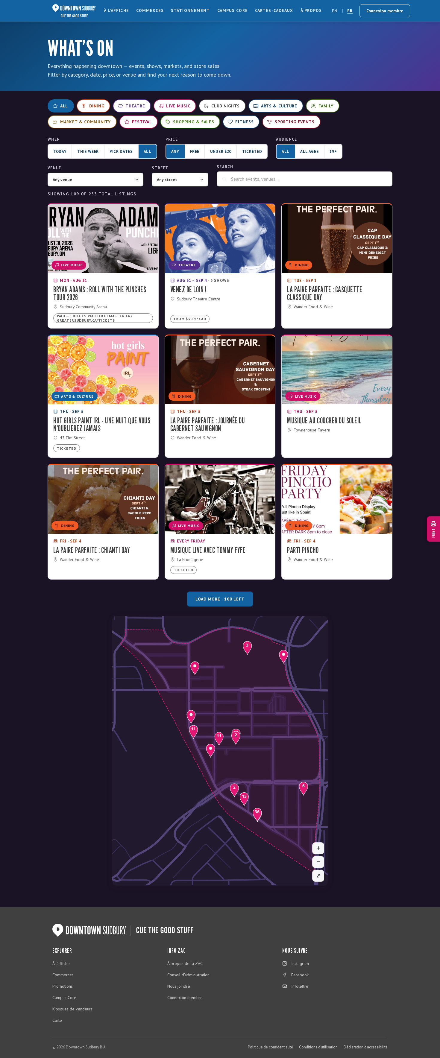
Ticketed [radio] (252, 151)
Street (160, 168)
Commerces (150, 10)
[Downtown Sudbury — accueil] (74, 10)
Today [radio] (59, 151)
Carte (57, 1020)
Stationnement (190, 10)
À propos (311, 10)
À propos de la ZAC (185, 963)
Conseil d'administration (188, 975)
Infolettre (299, 986)
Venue (54, 168)
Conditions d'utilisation (318, 1047)
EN (335, 10)
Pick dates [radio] (121, 151)
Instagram (300, 963)
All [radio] (147, 151)
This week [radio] (88, 151)
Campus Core (232, 10)
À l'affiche (116, 10)
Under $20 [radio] (220, 151)
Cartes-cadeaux (274, 10)
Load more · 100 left (220, 599)
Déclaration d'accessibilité (366, 1047)
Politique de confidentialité (270, 1047)
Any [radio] (175, 151)
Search (225, 166)
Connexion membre (384, 10)
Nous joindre (178, 986)
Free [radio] (195, 151)
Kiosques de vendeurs (72, 1009)
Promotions (62, 986)
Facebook (300, 975)
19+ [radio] (333, 151)
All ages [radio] (309, 151)
